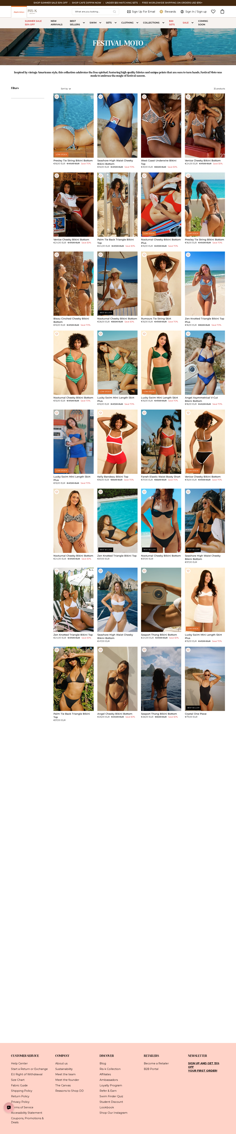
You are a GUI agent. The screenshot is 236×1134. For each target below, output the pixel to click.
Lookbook (107, 1107)
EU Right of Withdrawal (26, 1074)
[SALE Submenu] (192, 22)
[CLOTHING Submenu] (137, 22)
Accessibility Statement (26, 1112)
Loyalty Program (111, 1085)
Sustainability (64, 1069)
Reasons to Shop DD (69, 1090)
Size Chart (18, 1080)
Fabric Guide (19, 1085)
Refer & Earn (108, 1090)
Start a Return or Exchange (29, 1069)
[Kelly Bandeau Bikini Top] (117, 442)
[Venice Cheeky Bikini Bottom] (205, 125)
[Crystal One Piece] (205, 679)
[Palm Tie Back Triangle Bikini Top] (117, 204)
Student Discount (111, 1102)
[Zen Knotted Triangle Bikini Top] (117, 521)
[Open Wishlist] (213, 11)
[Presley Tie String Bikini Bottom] (73, 125)
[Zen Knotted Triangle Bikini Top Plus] (205, 284)
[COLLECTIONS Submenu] (163, 22)
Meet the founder (67, 1080)
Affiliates (105, 1074)
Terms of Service (22, 1107)
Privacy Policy (20, 1102)
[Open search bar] (114, 11)
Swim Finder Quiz (111, 1096)
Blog (103, 1063)
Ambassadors (109, 1080)
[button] (222, 11)
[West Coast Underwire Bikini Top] (161, 125)
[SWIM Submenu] (100, 22)
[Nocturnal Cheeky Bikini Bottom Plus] (161, 204)
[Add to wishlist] (56, 96)
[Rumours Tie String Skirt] (161, 284)
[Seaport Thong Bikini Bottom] (161, 600)
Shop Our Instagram (113, 1112)
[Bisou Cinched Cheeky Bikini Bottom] (73, 284)
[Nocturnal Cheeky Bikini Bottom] (117, 284)
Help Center (19, 1063)
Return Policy (20, 1096)
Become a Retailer (156, 1063)
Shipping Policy (21, 1090)
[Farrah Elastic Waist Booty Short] (161, 442)
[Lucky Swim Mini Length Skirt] (161, 363)
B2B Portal (151, 1069)
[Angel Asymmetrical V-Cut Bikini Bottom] (205, 363)
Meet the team (65, 1074)
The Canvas (63, 1085)
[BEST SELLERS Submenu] (84, 22)
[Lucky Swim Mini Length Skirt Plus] (117, 363)
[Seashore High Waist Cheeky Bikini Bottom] (117, 125)
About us (61, 1063)
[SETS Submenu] (115, 22)
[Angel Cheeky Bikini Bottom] (117, 679)
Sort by (64, 89)
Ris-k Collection (110, 1069)
